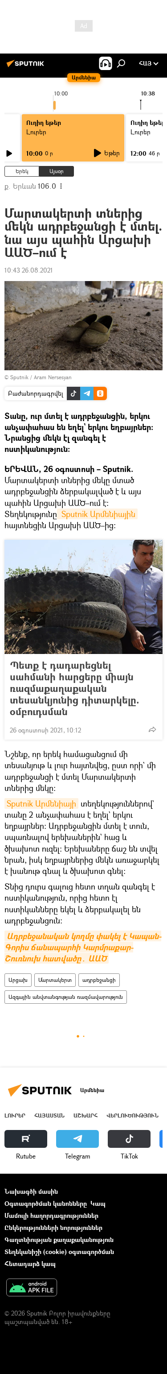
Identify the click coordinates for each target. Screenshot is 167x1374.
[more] (152, 729)
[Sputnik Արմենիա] (26, 66)
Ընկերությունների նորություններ (53, 1227)
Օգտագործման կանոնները (45, 1203)
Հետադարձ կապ (30, 1263)
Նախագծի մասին (31, 1191)
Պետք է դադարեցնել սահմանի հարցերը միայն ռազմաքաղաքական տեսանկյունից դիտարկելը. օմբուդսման (74, 688)
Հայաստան (49, 1115)
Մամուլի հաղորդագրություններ (51, 1215)
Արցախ (18, 980)
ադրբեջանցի (99, 980)
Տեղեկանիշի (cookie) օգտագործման (59, 1251)
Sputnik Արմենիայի (41, 803)
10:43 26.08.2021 (28, 270)
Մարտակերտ (55, 980)
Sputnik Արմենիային (97, 514)
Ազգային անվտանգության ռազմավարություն (65, 997)
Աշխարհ (85, 1115)
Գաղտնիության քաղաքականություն (59, 1239)
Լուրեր (14, 1115)
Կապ (98, 1203)
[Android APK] (31, 1288)
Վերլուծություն (132, 1115)
